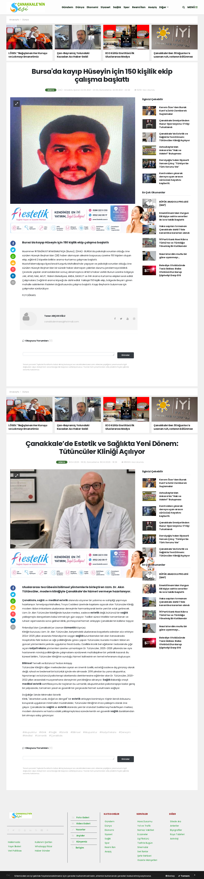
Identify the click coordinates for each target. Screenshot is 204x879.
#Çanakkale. (56, 735)
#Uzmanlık (41, 735)
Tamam (185, 875)
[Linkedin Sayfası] (31, 830)
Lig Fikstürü (143, 838)
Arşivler (80, 835)
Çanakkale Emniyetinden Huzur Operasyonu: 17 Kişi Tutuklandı (174, 124)
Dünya (80, 7)
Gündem (67, 7)
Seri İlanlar (142, 851)
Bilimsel (27, 663)
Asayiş (152, 7)
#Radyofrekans (107, 732)
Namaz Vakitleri (145, 830)
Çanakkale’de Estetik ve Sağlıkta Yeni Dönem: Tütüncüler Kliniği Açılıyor (174, 137)
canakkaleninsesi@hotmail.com (61, 321)
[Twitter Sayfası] (14, 830)
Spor (126, 7)
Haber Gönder (42, 850)
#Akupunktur (29, 732)
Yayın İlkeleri (14, 846)
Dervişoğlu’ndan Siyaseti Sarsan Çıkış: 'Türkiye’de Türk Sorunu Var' (174, 163)
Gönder (125, 355)
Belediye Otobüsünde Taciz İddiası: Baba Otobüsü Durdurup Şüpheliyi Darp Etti (172, 270)
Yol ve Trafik (144, 825)
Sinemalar (142, 847)
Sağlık (117, 7)
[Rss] (37, 830)
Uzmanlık (70, 627)
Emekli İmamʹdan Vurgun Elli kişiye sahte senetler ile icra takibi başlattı (174, 216)
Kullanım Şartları (43, 842)
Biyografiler (176, 830)
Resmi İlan (139, 7)
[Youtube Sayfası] (26, 830)
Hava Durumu (144, 821)
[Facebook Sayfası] (9, 830)
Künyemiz (81, 841)
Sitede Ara (175, 821)
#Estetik (63, 732)
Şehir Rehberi (144, 855)
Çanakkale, (29, 600)
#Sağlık (53, 732)
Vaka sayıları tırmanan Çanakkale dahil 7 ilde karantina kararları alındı (174, 229)
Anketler (174, 825)
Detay (171, 875)
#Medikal (27, 735)
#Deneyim (125, 732)
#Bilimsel (75, 732)
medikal (53, 600)
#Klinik (42, 732)
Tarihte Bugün (145, 843)
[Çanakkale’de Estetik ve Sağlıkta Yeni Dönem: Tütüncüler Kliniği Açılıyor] (72, 508)
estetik (63, 600)
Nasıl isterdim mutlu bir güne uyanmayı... (173, 255)
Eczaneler (142, 834)
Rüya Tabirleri (177, 834)
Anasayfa (14, 19)
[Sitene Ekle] (49, 830)
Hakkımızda (14, 842)
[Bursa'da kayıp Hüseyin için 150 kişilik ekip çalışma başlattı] (72, 150)
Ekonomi (92, 7)
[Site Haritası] (43, 830)
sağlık (41, 600)
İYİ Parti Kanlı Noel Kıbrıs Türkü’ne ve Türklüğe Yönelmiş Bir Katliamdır (173, 243)
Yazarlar (80, 829)
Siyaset (105, 7)
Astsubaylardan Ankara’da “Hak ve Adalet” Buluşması (170, 150)
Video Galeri (83, 823)
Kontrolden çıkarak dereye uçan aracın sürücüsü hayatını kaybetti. (171, 178)
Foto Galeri (82, 817)
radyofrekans (38, 648)
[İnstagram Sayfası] (20, 830)
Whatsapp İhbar (43, 846)
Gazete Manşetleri (147, 860)
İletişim (79, 847)
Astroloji (174, 838)
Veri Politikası (15, 850)
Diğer (163, 7)
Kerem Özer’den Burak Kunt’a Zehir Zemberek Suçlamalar (173, 111)
